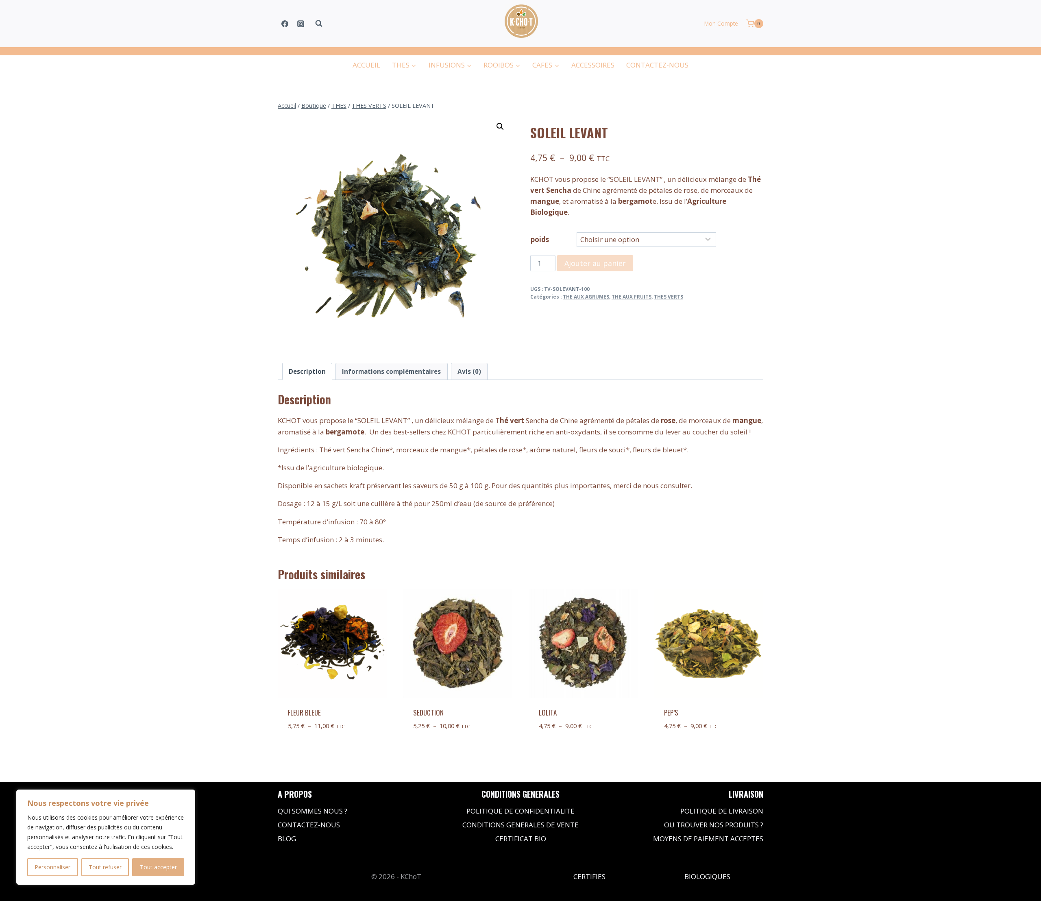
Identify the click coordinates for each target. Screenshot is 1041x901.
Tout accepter (158, 867)
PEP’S (671, 712)
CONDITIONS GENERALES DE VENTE (520, 824)
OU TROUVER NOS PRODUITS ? (713, 824)
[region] (105, 837)
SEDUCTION (428, 712)
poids (540, 239)
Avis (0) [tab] (469, 371)
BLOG (287, 838)
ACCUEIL (366, 65)
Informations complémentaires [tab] (391, 371)
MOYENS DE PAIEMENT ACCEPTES (708, 838)
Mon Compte (721, 23)
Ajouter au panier (595, 263)
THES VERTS (668, 296)
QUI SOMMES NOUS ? (312, 811)
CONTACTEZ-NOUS (657, 65)
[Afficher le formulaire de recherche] (318, 23)
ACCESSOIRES (592, 65)
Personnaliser (52, 867)
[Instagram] (300, 24)
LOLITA (548, 712)
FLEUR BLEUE (304, 712)
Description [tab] (307, 371)
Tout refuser (105, 867)
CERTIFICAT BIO (520, 838)
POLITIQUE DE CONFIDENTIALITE (520, 811)
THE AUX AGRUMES (586, 296)
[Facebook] (285, 24)
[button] (500, 126)
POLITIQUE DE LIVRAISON (721, 811)
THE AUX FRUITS (631, 296)
